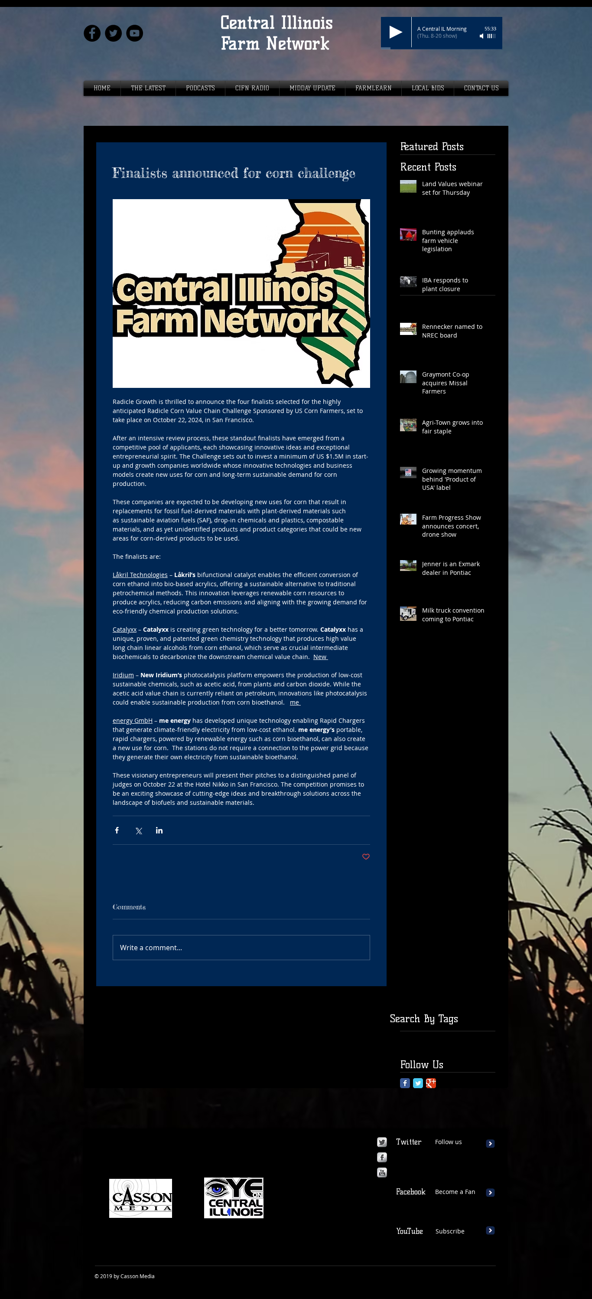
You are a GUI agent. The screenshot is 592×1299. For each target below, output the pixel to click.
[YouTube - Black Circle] (134, 33)
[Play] (396, 32)
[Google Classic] (431, 1083)
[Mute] (482, 36)
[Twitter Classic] (418, 1083)
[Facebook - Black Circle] (92, 33)
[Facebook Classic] (405, 1083)
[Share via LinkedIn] (159, 830)
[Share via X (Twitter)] (138, 830)
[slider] (492, 36)
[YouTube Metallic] (382, 1173)
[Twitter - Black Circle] (113, 33)
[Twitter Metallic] (382, 1142)
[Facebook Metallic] (382, 1157)
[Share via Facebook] (117, 830)
